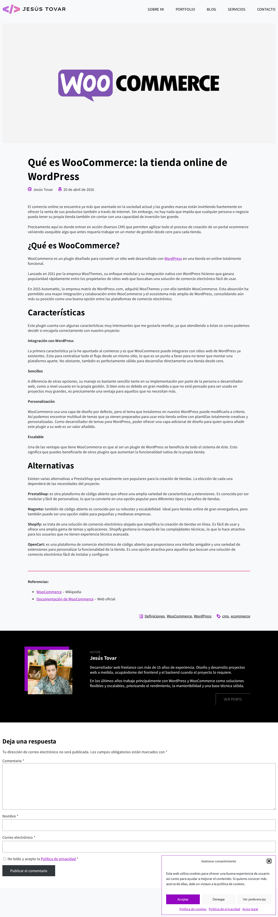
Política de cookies (193, 909)
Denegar (219, 899)
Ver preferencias (254, 899)
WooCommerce (49, 591)
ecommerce (240, 616)
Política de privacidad (224, 909)
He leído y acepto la (43, 858)
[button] (269, 861)
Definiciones (155, 616)
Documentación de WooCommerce (65, 598)
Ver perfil (233, 699)
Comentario (13, 760)
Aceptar (183, 899)
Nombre (10, 816)
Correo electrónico (18, 837)
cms (225, 616)
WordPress (173, 258)
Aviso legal (250, 909)
